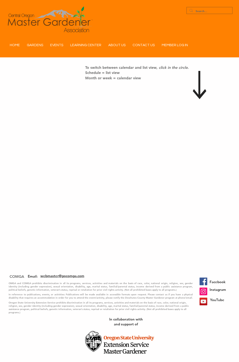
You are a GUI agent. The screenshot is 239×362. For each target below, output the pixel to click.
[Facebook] (203, 281)
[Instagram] (203, 291)
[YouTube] (203, 301)
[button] (35, 45)
